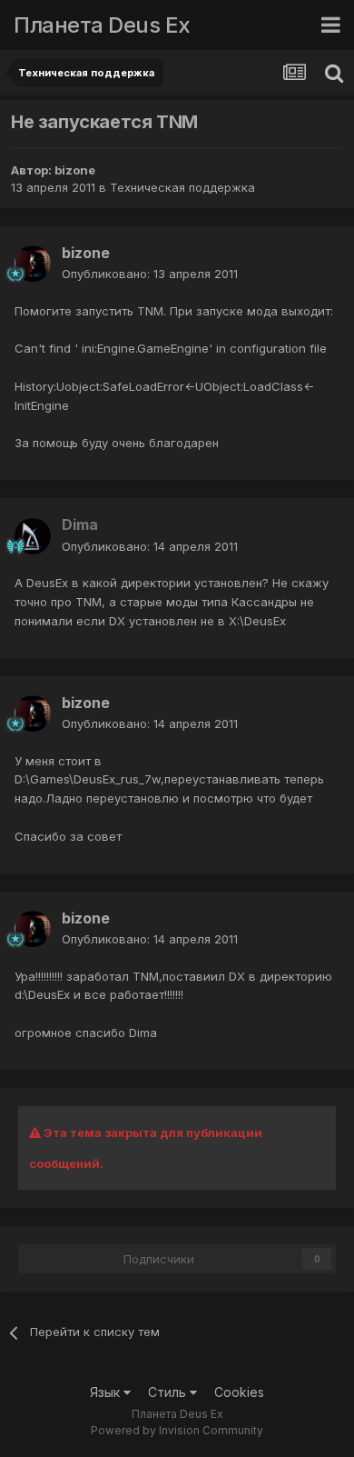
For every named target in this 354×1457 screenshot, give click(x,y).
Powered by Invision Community (177, 1430)
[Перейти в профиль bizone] (33, 263)
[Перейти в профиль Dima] (33, 536)
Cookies (239, 1392)
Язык (106, 1392)
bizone (74, 170)
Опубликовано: (150, 273)
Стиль (169, 1392)
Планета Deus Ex (102, 25)
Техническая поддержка (182, 187)
